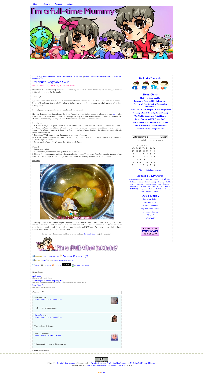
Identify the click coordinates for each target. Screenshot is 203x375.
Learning (166, 184)
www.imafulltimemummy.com (98, 365)
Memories (134, 186)
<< (133, 146)
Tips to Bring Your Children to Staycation (150, 122)
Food (44, 260)
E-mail (37, 265)
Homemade (63, 260)
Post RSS (58, 265)
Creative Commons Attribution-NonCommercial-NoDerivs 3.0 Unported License (123, 363)
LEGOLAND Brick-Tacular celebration (150, 125)
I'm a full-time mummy (51, 256)
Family (140, 182)
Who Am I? (150, 218)
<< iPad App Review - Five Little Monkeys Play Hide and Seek (57, 76)
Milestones (145, 186)
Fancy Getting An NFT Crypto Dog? (150, 119)
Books (156, 179)
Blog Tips (149, 179)
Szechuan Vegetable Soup (50, 82)
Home (35, 4)
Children (55, 260)
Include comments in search (152, 140)
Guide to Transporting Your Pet (150, 129)
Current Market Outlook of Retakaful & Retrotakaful (150, 105)
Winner (156, 191)
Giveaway (161, 182)
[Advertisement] (101, 68)
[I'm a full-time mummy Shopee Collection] (164, 85)
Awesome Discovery (136, 179)
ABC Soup (36, 276)
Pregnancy (144, 189)
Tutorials (148, 191)
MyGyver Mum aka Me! (150, 98)
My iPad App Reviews (150, 209)
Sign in (70, 4)
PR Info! (150, 215)
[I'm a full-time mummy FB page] (136, 85)
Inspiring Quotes (151, 184)
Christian (133, 182)
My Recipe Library (150, 212)
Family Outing (150, 182)
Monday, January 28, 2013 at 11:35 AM (48, 317)
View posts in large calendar (150, 170)
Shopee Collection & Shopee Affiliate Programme (150, 110)
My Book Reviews (150, 206)
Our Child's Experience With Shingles (150, 116)
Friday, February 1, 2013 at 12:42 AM (47, 335)
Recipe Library (90, 234)
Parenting (134, 189)
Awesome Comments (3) (75, 256)
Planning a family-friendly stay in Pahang (150, 113)
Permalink (47, 265)
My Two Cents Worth (161, 186)
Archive (47, 4)
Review (159, 189)
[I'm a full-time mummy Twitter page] (155, 85)
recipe (114, 114)
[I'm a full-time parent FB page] (145, 85)
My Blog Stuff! (150, 202)
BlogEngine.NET (118, 365)
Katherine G (39, 315)
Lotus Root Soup (39, 285)
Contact (58, 4)
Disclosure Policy (150, 199)
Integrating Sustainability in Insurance (150, 101)
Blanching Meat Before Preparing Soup (48, 281)
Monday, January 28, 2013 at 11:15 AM (48, 299)
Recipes (70, 260)
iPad (159, 184)
